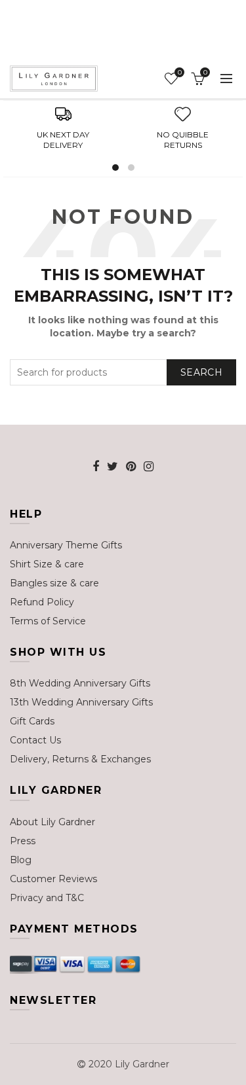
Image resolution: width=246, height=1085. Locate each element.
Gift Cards (32, 721)
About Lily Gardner (52, 822)
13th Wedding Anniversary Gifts (81, 702)
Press (22, 841)
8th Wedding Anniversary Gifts (80, 683)
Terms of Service (48, 621)
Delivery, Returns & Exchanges (80, 759)
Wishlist (179, 73)
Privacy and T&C (47, 898)
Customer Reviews (53, 879)
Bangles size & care (54, 583)
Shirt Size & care (47, 564)
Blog (20, 860)
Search (201, 372)
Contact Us (35, 740)
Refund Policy (42, 602)
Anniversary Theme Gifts (66, 545)
